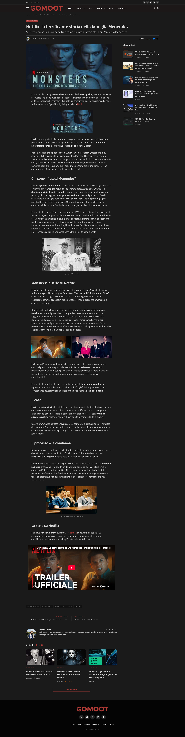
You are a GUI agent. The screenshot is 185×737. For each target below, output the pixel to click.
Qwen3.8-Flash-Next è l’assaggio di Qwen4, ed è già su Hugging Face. (146, 107)
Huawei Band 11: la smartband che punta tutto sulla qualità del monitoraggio (146, 93)
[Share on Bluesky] (153, 38)
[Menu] (27, 8)
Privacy (104, 724)
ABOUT (112, 724)
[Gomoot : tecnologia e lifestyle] (47, 8)
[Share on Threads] (157, 38)
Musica (110, 8)
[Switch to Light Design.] (154, 8)
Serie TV (69, 606)
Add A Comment (71, 689)
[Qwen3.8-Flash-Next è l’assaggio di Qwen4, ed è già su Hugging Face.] (128, 108)
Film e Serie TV (32, 21)
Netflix (80, 104)
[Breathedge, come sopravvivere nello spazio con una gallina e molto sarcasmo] (128, 80)
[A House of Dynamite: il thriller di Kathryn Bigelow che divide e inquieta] (103, 657)
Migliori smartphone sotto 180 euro (86, 620)
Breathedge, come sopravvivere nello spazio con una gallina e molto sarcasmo (146, 79)
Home (70, 8)
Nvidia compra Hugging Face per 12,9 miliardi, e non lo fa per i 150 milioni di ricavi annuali (147, 65)
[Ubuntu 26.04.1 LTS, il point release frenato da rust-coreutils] (128, 55)
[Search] (158, 8)
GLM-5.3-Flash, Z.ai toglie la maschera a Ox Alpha (145, 120)
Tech (90, 8)
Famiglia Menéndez (33, 606)
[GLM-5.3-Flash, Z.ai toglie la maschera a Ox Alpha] (128, 122)
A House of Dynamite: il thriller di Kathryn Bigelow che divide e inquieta (103, 674)
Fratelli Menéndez (47, 606)
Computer (79, 8)
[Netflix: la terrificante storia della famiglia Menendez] (69, 88)
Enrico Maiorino (35, 39)
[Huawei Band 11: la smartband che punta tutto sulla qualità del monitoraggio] (128, 94)
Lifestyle (121, 8)
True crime (78, 606)
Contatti (95, 724)
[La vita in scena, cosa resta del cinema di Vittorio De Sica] (40, 657)
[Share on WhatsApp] (150, 38)
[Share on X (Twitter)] (147, 38)
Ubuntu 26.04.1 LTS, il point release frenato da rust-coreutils (147, 53)
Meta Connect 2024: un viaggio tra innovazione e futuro (49, 620)
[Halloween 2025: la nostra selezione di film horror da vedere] (71, 657)
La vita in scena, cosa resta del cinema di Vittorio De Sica (40, 673)
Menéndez (72, 532)
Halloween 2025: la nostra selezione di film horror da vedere (69, 674)
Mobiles (100, 8)
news (63, 606)
